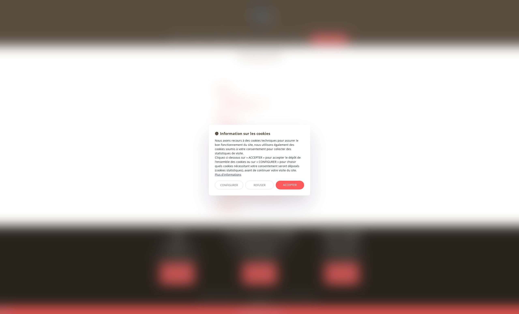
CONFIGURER (229, 185)
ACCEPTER (290, 185)
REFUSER (260, 185)
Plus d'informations (228, 174)
